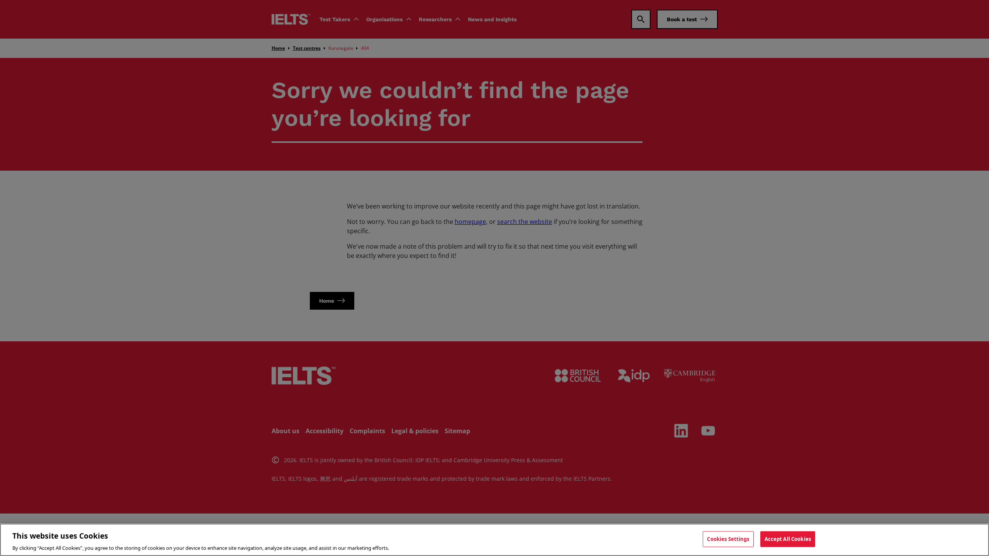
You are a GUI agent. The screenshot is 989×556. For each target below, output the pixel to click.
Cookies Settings (728, 538)
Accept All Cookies (788, 538)
